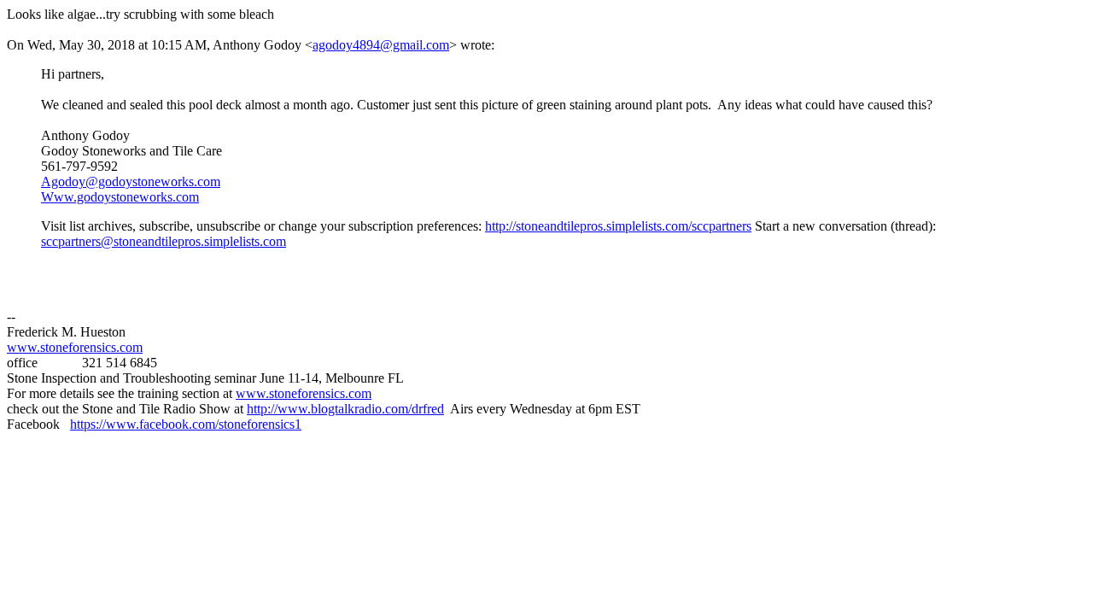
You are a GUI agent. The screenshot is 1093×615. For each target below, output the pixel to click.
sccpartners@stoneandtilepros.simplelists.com (163, 241)
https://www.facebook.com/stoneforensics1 (185, 424)
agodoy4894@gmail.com (381, 45)
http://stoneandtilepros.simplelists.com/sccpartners (618, 226)
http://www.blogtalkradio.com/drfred (345, 408)
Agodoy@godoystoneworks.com (130, 181)
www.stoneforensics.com (75, 347)
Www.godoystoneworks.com (120, 197)
